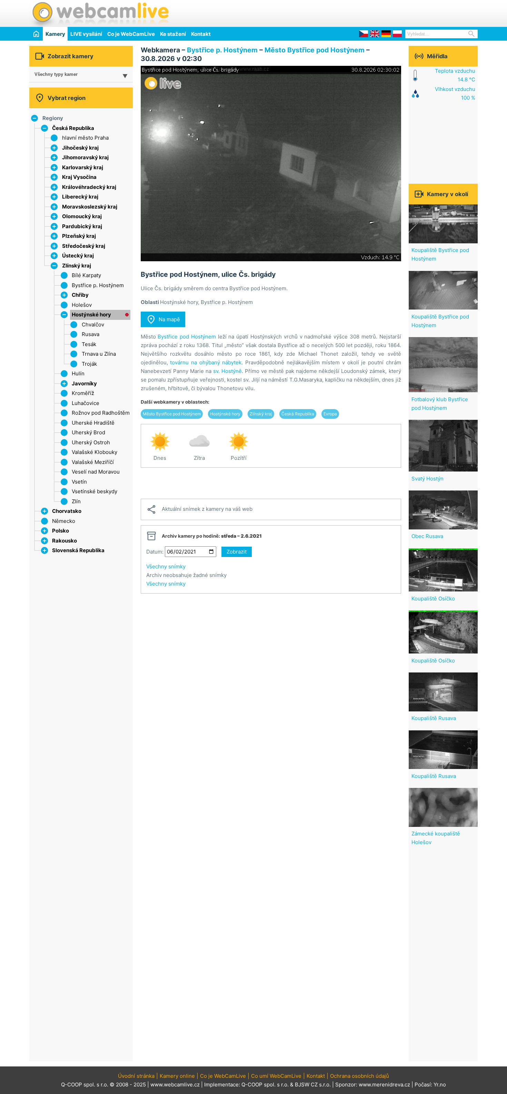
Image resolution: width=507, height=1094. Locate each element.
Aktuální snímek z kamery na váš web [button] (199, 509)
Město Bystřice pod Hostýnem (315, 50)
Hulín (78, 373)
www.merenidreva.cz (384, 1084)
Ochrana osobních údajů (359, 1076)
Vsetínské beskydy (94, 491)
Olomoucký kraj (82, 216)
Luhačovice (85, 403)
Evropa (330, 413)
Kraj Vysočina (79, 177)
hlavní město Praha (85, 137)
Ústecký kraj (78, 255)
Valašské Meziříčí (93, 462)
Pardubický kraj (82, 226)
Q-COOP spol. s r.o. (265, 1084)
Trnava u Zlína (99, 354)
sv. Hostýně (227, 371)
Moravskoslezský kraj (89, 206)
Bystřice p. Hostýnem (98, 285)
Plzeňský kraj (79, 236)
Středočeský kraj (83, 246)
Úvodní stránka (136, 1076)
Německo (63, 521)
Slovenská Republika (78, 550)
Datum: (154, 551)
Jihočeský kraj (80, 147)
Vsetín (79, 481)
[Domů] (36, 33)
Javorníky (84, 383)
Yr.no (440, 1084)
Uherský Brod (88, 432)
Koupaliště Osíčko (433, 598)
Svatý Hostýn (427, 478)
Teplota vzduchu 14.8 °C (455, 75)
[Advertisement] (397, 12)
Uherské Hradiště (93, 422)
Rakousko (64, 540)
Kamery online (177, 1076)
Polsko (60, 530)
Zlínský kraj (76, 265)
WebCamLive (100, 13)
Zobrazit (237, 551)
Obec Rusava (427, 536)
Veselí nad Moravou (96, 471)
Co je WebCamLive (131, 34)
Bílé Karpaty (86, 275)
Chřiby (80, 295)
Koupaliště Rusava (433, 718)
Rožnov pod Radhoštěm (101, 412)
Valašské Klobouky (94, 452)
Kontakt (201, 34)
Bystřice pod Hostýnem (187, 336)
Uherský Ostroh (91, 442)
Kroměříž (83, 393)
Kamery (55, 34)
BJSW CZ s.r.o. (313, 1084)
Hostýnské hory (91, 314)
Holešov (82, 305)
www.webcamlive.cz (175, 1084)
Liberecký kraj (80, 196)
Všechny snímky (166, 566)
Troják (89, 364)
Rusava (90, 334)
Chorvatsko (66, 511)
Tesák (89, 344)
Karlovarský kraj (82, 167)
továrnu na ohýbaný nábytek (205, 362)
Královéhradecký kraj (89, 187)
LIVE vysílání (86, 34)
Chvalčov (93, 324)
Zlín (76, 501)
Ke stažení (173, 34)
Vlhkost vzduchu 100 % (455, 93)
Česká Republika (73, 128)
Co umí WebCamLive (276, 1076)
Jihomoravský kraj (85, 157)
